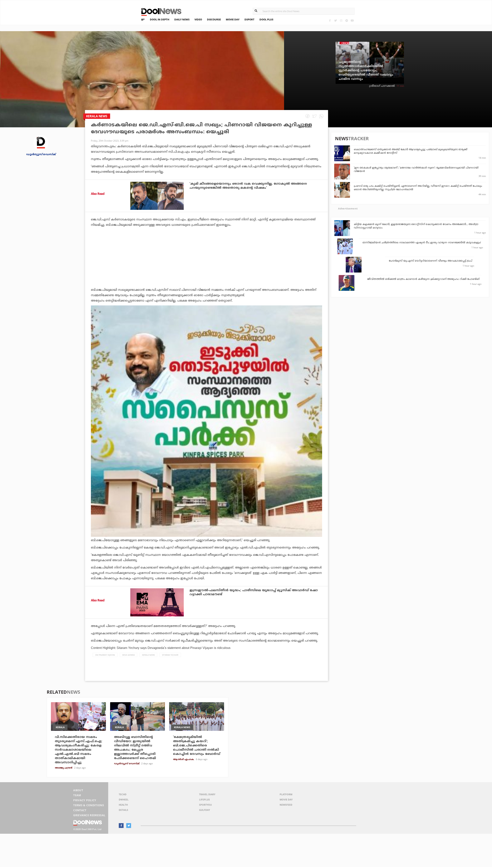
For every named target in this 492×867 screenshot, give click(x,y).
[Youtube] (352, 20)
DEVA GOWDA (128, 655)
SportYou (205, 804)
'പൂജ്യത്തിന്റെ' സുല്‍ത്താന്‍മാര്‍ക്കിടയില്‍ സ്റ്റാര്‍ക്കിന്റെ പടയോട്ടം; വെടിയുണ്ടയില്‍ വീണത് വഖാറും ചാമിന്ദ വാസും (365, 70)
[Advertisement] (206, 268)
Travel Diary (207, 794)
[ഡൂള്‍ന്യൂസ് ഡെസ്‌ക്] (41, 142)
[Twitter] (335, 20)
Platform (286, 794)
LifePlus (204, 799)
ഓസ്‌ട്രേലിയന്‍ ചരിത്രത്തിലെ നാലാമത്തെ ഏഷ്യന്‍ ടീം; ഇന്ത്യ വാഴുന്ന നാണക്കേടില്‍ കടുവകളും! (421, 242)
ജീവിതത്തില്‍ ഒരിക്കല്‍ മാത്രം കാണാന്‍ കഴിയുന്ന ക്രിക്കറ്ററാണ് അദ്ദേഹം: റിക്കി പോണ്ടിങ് (423, 279)
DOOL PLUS (266, 19)
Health (123, 804)
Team (77, 795)
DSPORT (249, 19)
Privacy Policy (84, 800)
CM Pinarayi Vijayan (105, 655)
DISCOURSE (214, 19)
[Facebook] (329, 20)
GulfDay (204, 810)
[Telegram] (346, 20)
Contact (79, 810)
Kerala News (148, 655)
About (78, 790)
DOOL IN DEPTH (159, 19)
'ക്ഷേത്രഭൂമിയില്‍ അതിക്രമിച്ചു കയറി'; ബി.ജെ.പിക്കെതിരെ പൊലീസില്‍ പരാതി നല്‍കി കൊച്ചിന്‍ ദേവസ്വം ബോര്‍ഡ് (196, 745)
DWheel (124, 799)
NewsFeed (286, 804)
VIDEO (198, 19)
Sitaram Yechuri (170, 655)
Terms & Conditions (88, 805)
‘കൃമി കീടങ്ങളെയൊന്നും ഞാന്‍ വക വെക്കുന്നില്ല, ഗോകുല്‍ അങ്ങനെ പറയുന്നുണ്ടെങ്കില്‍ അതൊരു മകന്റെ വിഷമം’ (248, 186)
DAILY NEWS (181, 19)
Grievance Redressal (89, 815)
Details (123, 810)
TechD (122, 794)
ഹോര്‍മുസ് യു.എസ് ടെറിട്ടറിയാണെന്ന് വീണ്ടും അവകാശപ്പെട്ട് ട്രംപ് (430, 261)
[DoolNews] (159, 11)
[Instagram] (341, 20)
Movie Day (286, 799)
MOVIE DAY (232, 19)
